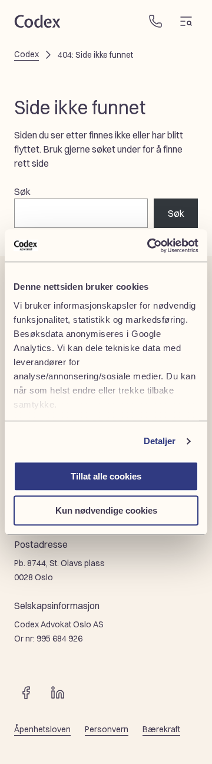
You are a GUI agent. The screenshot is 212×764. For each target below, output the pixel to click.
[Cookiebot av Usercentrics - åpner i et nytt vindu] (149, 245)
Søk (22, 191)
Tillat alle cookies (106, 476)
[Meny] (186, 21)
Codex (26, 54)
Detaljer (160, 441)
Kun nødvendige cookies (106, 510)
